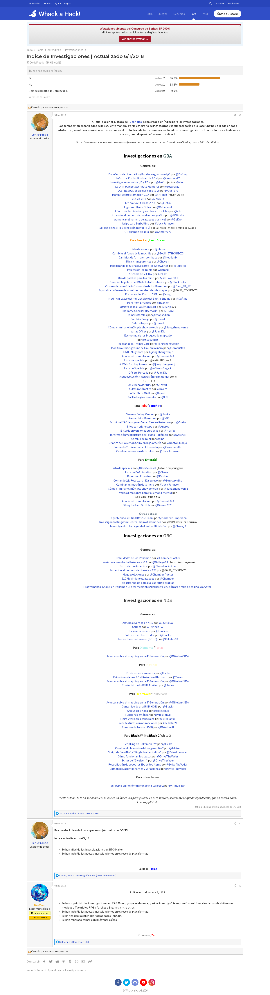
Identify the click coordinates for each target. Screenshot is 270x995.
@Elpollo (180, 265)
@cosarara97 (171, 178)
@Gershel (179, 435)
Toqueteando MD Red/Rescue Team (131, 518)
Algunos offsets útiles (137, 207)
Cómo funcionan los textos (135, 756)
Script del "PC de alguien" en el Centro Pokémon (140, 422)
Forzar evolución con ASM (141, 294)
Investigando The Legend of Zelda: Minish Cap (138, 526)
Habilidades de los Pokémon (133, 558)
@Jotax (166, 203)
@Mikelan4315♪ (179, 656)
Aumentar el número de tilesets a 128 (132, 570)
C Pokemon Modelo (137, 232)
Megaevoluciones (133, 574)
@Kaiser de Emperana (173, 518)
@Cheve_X (179, 526)
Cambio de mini (141, 439)
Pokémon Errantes (139, 302)
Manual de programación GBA (130, 194)
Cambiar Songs (140, 319)
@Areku (181, 422)
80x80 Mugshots (133, 352)
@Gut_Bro (171, 190)
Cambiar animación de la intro (135, 451)
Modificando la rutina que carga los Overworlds (139, 265)
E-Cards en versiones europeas (139, 430)
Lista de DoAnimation (138, 472)
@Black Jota (178, 282)
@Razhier (162, 302)
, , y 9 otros (79, 813)
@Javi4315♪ (166, 623)
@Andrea (163, 426)
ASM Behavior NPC (140, 385)
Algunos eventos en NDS (138, 623)
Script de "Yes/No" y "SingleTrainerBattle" (134, 752)
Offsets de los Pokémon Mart (138, 307)
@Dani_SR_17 (181, 286)
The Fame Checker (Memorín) (139, 311)
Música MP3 (139, 199)
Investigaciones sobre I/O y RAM (130, 182)
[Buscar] (210, 3)
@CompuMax (176, 348)
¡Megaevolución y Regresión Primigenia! (144, 376)
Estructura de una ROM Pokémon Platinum (140, 677)
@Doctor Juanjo (177, 443)
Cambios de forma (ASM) (137, 727)
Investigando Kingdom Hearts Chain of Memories (130, 522)
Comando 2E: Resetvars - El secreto (136, 447)
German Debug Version (140, 414)
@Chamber (167, 578)
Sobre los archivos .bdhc (140, 635)
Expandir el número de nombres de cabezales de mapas (132, 290)
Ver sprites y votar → (135, 38)
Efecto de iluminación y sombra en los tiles (142, 211)
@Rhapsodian (161, 315)
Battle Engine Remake (141, 397)
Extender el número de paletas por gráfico (138, 215)
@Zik (177, 211)
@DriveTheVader (177, 752)
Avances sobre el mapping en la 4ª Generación (135, 656)
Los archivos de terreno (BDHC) (137, 639)
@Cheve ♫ (163, 261)
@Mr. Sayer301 (169, 278)
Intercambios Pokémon (141, 418)
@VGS (165, 418)
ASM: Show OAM (140, 393)
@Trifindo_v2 (155, 627)
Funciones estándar (137, 715)
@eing (180, 182)
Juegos (163, 14)
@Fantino (162, 631)
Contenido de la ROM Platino (140, 685)
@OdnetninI (164, 207)
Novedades (34, 3)
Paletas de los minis (139, 270)
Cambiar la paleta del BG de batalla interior (137, 282)
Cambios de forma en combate (138, 257)
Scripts (136, 627)
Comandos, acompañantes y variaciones (135, 768)
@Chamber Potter (168, 558)
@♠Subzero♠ (150, 339)
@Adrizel (175, 748)
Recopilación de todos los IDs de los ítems (134, 764)
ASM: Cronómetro (140, 389)
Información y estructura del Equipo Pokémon (139, 435)
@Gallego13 (160, 562)
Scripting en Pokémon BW (140, 744)
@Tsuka (165, 414)
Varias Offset (138, 331)
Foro (194, 14)
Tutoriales (135, 122)
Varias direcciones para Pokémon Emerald (145, 493)
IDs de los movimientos (140, 673)
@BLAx (162, 274)
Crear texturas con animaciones (137, 723)
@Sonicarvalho (172, 447)
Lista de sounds (140, 249)
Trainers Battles (136, 315)
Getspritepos (140, 323)
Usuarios (47, 3)
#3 (240, 885)
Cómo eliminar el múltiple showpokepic (133, 327)
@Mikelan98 (170, 639)
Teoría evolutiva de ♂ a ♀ (140, 203)
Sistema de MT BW (140, 274)
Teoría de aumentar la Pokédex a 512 (124, 562)
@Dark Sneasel (146, 468)
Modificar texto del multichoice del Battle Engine (139, 298)
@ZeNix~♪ (158, 199)
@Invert (160, 319)
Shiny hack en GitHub (136, 505)
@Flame (160, 249)
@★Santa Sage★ (161, 368)
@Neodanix (170, 257)
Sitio (150, 14)
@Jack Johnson (164, 223)
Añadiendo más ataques (137, 356)
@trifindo (161, 194)
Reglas (67, 3)
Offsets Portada (138, 372)
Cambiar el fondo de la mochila (131, 253)
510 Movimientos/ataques (138, 578)
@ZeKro (161, 182)
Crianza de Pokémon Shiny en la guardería (135, 443)
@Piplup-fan (177, 785)
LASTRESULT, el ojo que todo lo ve (139, 190)
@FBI (164, 397)
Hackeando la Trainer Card (133, 343)
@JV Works (177, 215)
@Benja (167, 307)
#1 (240, 115)
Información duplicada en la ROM (137, 178)
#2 (240, 823)
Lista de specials (134, 360)
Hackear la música (139, 631)
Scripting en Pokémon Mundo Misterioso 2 (137, 785)
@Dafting (182, 174)
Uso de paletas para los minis (136, 278)
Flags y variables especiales (137, 719)
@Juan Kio (158, 331)
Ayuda (58, 3)
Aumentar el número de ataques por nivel (140, 219)
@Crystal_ (206, 587)
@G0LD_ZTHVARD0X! (170, 253)
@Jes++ (169, 685)
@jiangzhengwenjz (176, 327)
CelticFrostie (37, 62)
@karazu (163, 270)
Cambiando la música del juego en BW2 (139, 748)
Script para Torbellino (135, 223)
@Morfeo (170, 430)
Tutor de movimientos (133, 566)
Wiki (205, 14)
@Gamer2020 (162, 232)
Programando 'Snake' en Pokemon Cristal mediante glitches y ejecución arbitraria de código (141, 587)
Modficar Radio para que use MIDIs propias (148, 583)
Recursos (179, 14)
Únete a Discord (227, 14)
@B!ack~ (165, 635)
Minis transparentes (138, 261)
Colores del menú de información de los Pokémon (136, 286)
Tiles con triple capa (139, 426)
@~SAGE (169, 311)
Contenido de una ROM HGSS (140, 706)
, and (87, 875)
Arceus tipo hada (137, 710)
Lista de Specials (134, 368)
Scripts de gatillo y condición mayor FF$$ (125, 227)
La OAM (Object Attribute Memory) (137, 186)
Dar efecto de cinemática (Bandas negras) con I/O (139, 174)
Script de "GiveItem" (134, 760)
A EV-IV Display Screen (133, 364)
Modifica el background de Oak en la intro (137, 348)
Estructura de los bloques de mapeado (148, 335)
